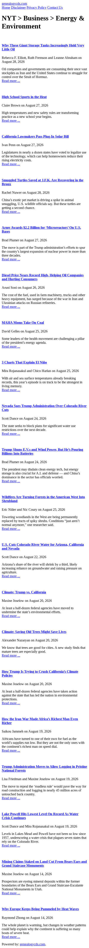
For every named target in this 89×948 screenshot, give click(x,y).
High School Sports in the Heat (24, 97)
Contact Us (55, 7)
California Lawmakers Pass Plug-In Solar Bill (35, 136)
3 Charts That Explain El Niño (24, 362)
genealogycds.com (14, 3)
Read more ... (11, 81)
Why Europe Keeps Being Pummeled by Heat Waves (40, 909)
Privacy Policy (36, 7)
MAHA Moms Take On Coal (23, 322)
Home (6, 7)
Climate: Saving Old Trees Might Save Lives (34, 632)
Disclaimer (18, 7)
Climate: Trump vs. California (24, 592)
